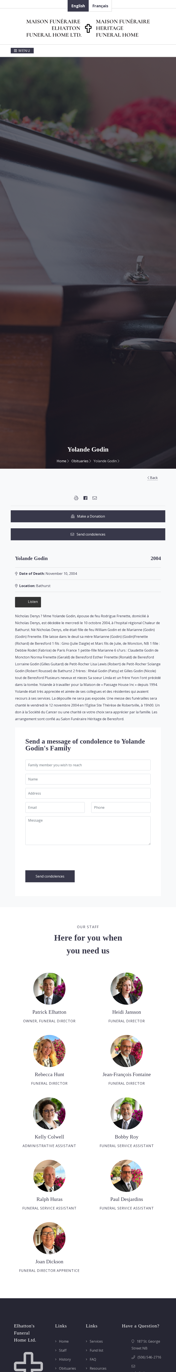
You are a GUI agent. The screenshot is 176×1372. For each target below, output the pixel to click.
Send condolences (89, 534)
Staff (62, 1350)
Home (62, 461)
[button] (76, 498)
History (64, 1359)
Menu (23, 50)
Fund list (96, 1350)
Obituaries (80, 461)
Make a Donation (89, 516)
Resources (97, 1368)
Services (96, 1341)
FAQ (92, 1359)
